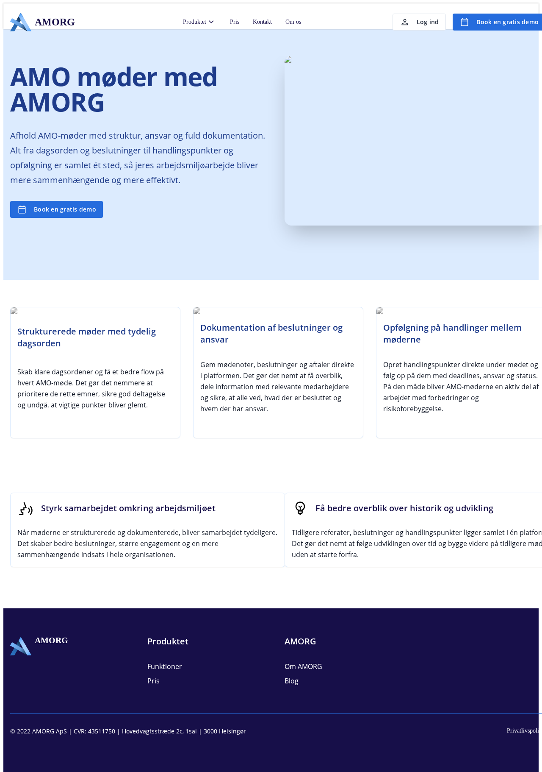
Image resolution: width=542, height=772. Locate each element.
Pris (234, 22)
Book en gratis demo (65, 209)
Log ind (428, 22)
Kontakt (262, 22)
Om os (293, 22)
